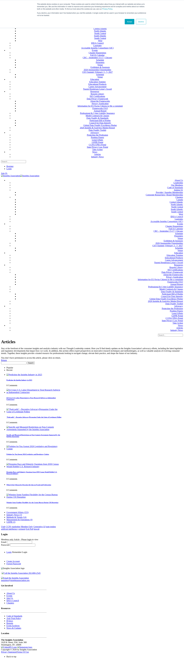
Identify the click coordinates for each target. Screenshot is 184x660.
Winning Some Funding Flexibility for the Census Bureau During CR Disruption (32, 502)
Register (9, 166)
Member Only (27, 526)
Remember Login (19, 552)
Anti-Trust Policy (13, 618)
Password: (5, 545)
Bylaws (9, 621)
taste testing (51, 526)
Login (9, 169)
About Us (10, 593)
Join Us (9, 598)
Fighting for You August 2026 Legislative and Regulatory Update (27, 454)
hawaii (36, 529)
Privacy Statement (8, 652)
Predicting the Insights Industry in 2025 (19, 380)
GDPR (10, 522)
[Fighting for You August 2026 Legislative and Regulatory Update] (34, 449)
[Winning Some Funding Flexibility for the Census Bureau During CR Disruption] (34, 497)
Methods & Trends (16, 517)
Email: (4, 542)
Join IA (4, 173)
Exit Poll (29, 529)
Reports (9, 623)
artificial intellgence (9, 529)
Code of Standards (14, 616)
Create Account (13, 561)
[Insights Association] (10, 176)
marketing (16, 526)
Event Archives (13, 626)
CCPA (8, 526)
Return (4, 360)
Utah (3, 526)
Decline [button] (141, 21)
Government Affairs (17, 512)
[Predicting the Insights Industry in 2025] (24, 374)
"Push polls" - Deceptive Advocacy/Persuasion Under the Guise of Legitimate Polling (33, 417)
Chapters (10, 603)
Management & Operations (19, 519)
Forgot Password (13, 564)
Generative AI (39, 526)
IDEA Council (12, 600)
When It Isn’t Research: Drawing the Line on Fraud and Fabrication (28, 485)
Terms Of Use (23, 652)
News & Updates (13, 628)
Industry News (14, 515)
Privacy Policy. (107, 9)
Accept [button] (129, 21)
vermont (21, 529)
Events (9, 596)
